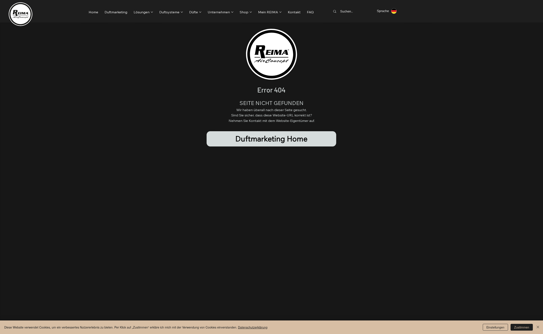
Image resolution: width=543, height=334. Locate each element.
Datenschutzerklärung (252, 327)
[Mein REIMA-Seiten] (280, 12)
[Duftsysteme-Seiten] (182, 12)
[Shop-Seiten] (251, 12)
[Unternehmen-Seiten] (232, 12)
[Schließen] (537, 327)
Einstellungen (495, 327)
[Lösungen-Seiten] (152, 12)
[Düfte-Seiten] (200, 12)
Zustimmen (521, 327)
